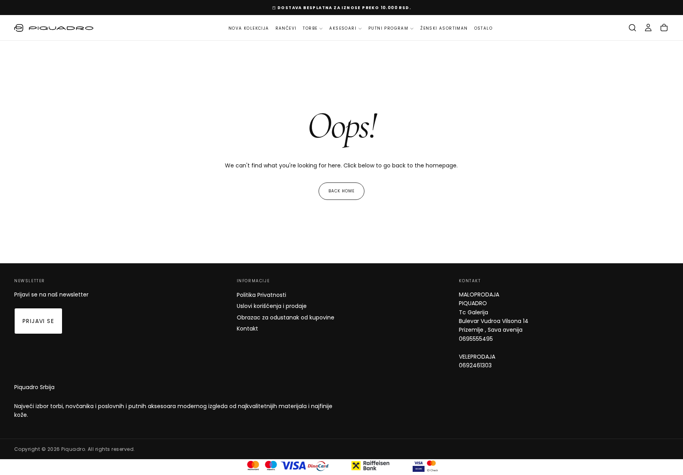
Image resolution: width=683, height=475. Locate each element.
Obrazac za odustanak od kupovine (285, 317)
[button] (632, 27)
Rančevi (286, 28)
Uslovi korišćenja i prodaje (272, 306)
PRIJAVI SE (38, 321)
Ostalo (483, 28)
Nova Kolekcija (248, 28)
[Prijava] (648, 27)
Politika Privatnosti (261, 295)
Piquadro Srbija (34, 387)
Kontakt (247, 328)
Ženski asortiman (444, 28)
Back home (341, 191)
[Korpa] (664, 27)
